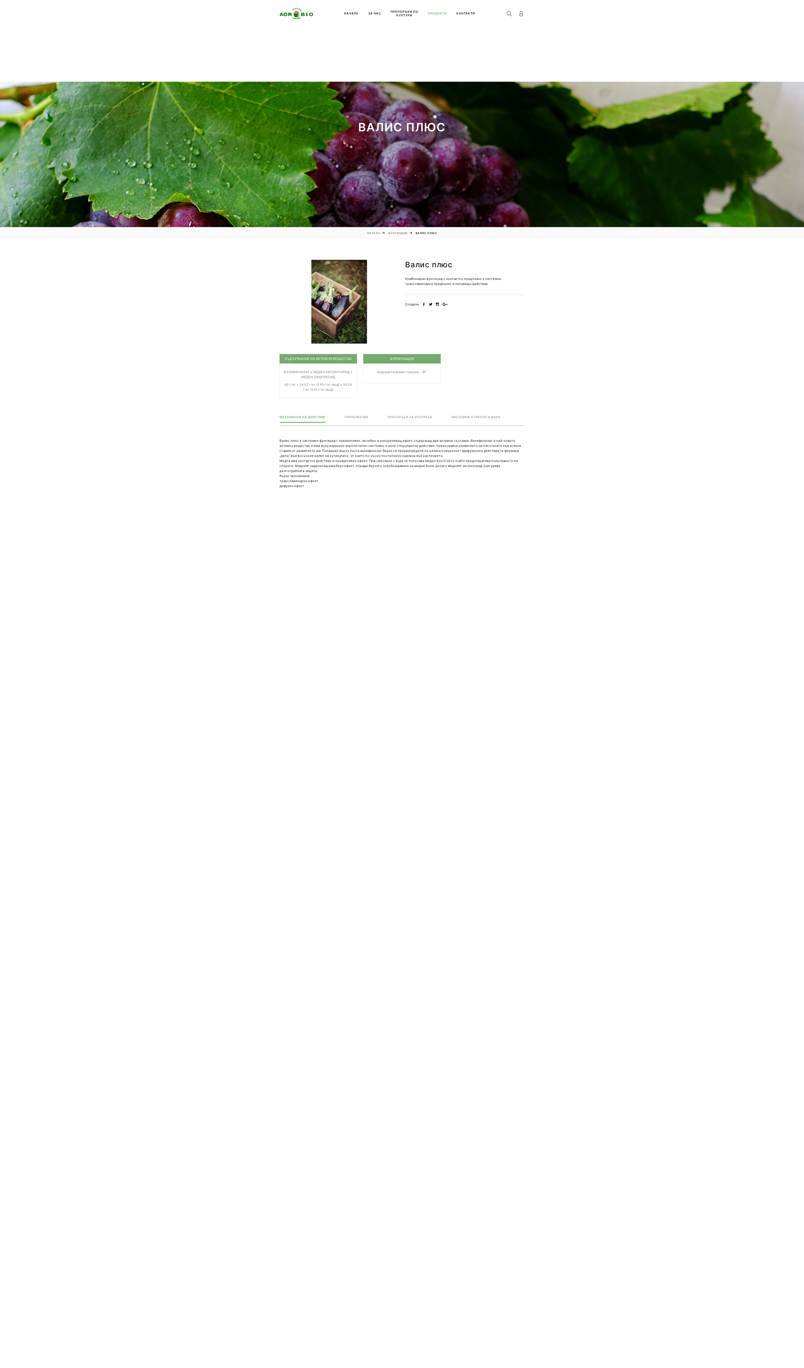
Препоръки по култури (404, 13)
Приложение (356, 417)
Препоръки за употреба (409, 417)
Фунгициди (398, 233)
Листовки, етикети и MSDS (475, 417)
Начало (351, 13)
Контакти (465, 13)
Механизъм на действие (303, 417)
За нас (374, 13)
